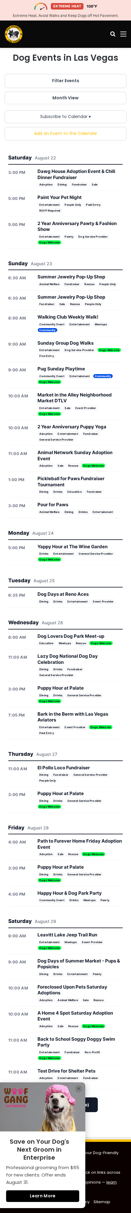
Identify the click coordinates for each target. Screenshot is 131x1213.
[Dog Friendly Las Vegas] (14, 34)
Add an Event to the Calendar (65, 133)
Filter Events (65, 81)
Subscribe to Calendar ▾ (65, 116)
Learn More (43, 1196)
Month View (65, 98)
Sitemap (102, 1202)
